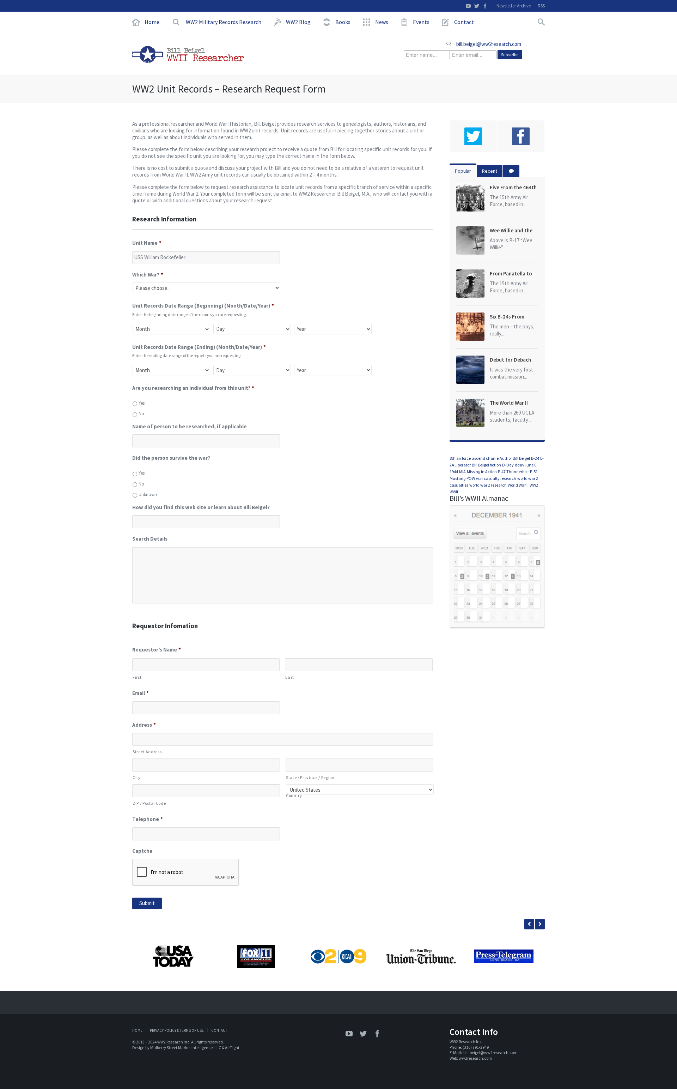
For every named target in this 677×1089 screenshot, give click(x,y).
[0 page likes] (521, 136)
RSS (541, 6)
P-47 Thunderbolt (513, 471)
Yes (142, 403)
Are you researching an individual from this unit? (193, 388)
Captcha (142, 850)
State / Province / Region (310, 777)
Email (140, 693)
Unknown (148, 495)
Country (294, 795)
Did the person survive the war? (171, 457)
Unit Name (146, 242)
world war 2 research (488, 485)
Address (144, 724)
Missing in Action (482, 471)
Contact (219, 1030)
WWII (454, 491)
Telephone (147, 819)
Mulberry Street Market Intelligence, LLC (185, 1047)
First (137, 677)
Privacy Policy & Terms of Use (177, 1030)
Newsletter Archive (513, 6)
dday (519, 465)
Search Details (149, 538)
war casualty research (496, 478)
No (141, 414)
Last (289, 677)
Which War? (147, 274)
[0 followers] (473, 136)
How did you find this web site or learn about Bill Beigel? (201, 507)
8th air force (460, 458)
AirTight (232, 1047)
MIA (462, 471)
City (137, 777)
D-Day (508, 465)
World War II (518, 485)
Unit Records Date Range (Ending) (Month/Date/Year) (199, 347)
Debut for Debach (510, 359)
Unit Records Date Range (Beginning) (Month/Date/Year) (203, 305)
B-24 (535, 458)
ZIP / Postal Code (149, 803)
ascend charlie (485, 458)
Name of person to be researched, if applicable (189, 426)
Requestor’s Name (156, 649)
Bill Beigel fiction (486, 465)
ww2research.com (475, 1058)
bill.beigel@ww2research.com (488, 44)
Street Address (147, 751)
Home (137, 1030)
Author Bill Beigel (515, 458)
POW (470, 478)
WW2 (534, 485)
